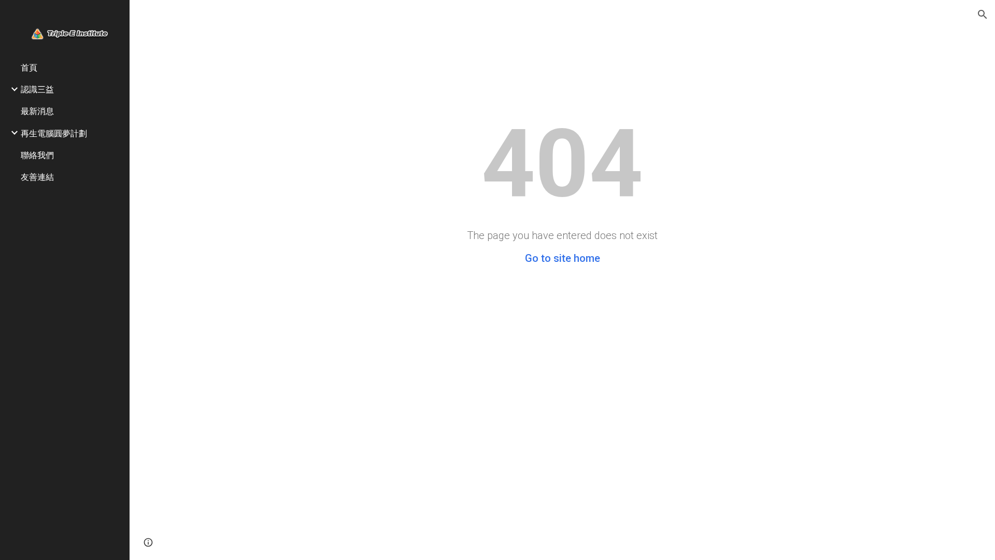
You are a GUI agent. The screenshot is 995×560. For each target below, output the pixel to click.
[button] (982, 14)
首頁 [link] (29, 67)
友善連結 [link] (37, 176)
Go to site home (562, 258)
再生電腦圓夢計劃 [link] (54, 133)
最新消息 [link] (37, 111)
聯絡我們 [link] (37, 155)
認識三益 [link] (37, 89)
